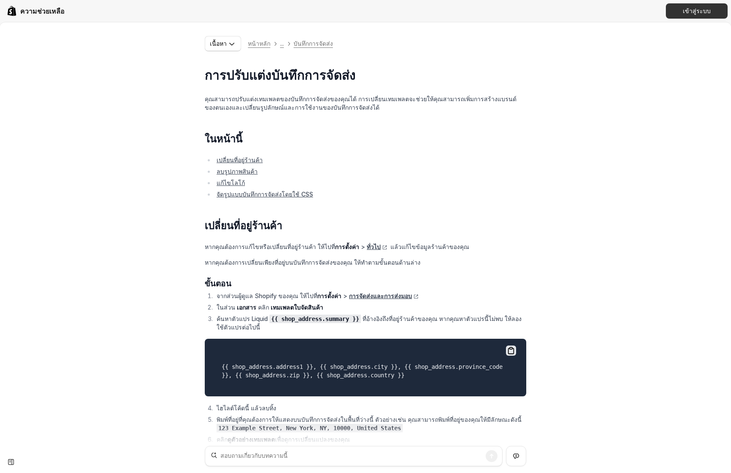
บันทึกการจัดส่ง (313, 43)
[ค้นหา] (491, 456)
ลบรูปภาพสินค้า (237, 171)
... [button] (282, 43)
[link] (35, 11)
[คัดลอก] (511, 351)
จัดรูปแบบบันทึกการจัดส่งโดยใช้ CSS (265, 194)
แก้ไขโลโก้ (231, 182)
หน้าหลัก (259, 43)
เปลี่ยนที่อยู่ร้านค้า (240, 159)
